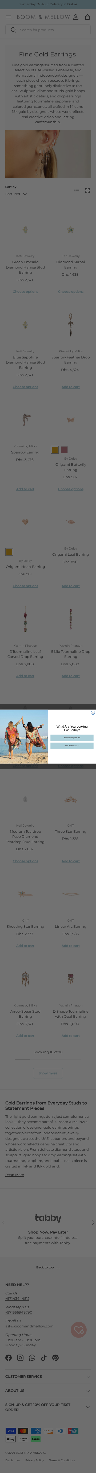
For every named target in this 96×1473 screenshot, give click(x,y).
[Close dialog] (93, 713)
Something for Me (72, 737)
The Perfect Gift (72, 745)
